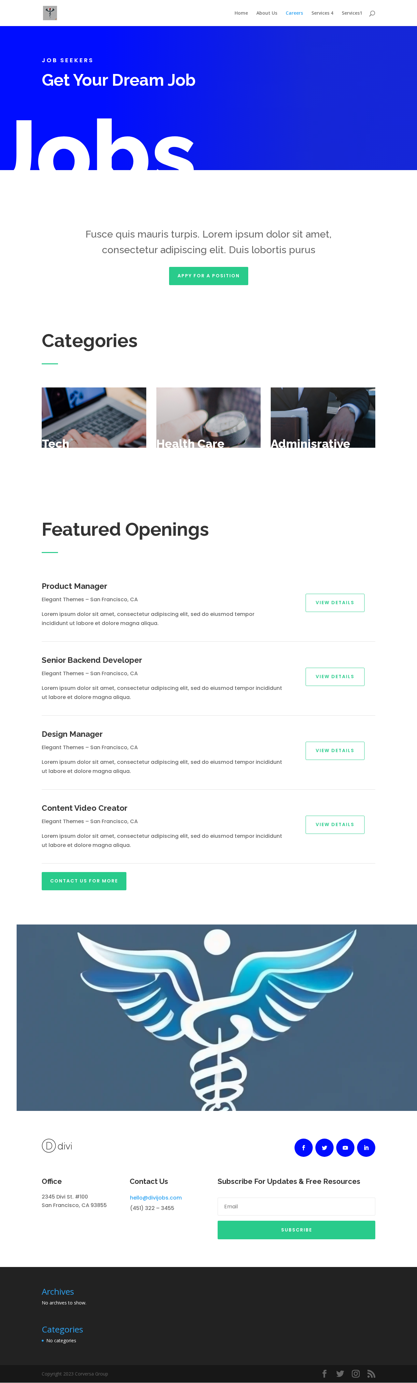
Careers (294, 13)
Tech (55, 443)
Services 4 (322, 13)
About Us (266, 13)
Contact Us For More (84, 881)
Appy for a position (209, 275)
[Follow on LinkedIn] (366, 1148)
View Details (335, 602)
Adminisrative (310, 443)
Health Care (190, 443)
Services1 (352, 13)
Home (241, 13)
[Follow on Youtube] (345, 1148)
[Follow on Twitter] (324, 1148)
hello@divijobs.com (156, 1197)
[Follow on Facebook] (304, 1148)
